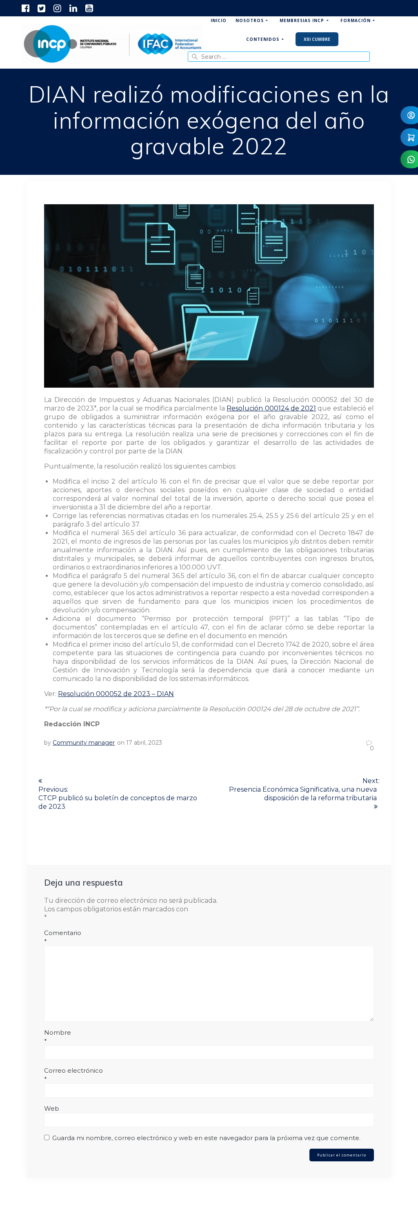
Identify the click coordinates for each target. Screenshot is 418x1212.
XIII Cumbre (317, 39)
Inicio (219, 20)
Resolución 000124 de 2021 (271, 408)
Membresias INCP (302, 20)
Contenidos (262, 39)
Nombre (57, 1037)
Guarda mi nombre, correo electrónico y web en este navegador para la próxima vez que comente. (206, 1138)
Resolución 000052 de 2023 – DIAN (116, 694)
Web (51, 1108)
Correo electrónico (73, 1075)
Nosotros (250, 20)
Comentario (62, 937)
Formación (355, 20)
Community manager (84, 742)
